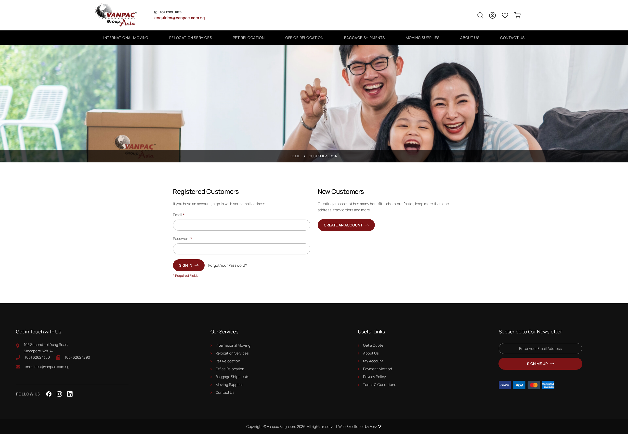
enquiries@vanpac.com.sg (179, 17)
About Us (371, 353)
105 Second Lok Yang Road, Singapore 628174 (46, 348)
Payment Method (377, 368)
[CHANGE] (492, 15)
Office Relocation (230, 368)
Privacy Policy (374, 376)
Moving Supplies (230, 384)
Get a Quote (373, 345)
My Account (373, 361)
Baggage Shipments (232, 376)
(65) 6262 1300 (37, 357)
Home (295, 156)
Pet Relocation (228, 361)
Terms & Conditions (379, 384)
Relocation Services (232, 353)
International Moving (233, 345)
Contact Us (225, 392)
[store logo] (120, 15)
